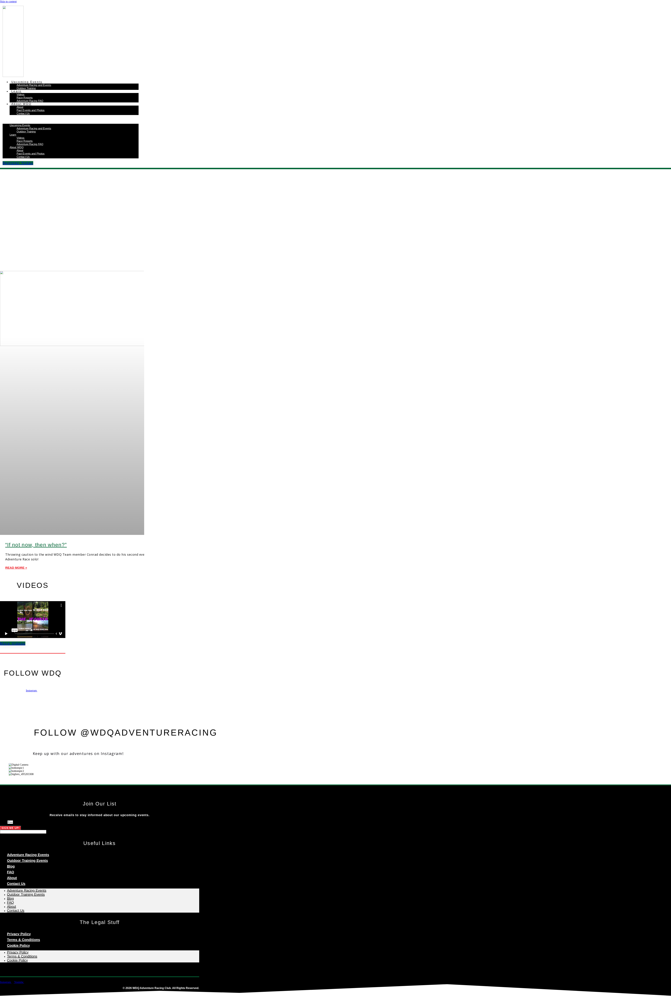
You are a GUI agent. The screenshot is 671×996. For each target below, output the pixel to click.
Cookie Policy (18, 945)
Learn (16, 91)
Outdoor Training (26, 88)
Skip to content (8, 1)
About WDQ (21, 103)
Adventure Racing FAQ (30, 100)
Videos (21, 94)
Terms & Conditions (23, 940)
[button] (71, 119)
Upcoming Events (26, 81)
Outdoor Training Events (27, 860)
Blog (11, 866)
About (20, 107)
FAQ (10, 872)
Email (4, 822)
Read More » (16, 567)
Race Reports (25, 97)
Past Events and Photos (31, 110)
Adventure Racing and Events (34, 85)
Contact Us (23, 113)
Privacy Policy (19, 934)
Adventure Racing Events (28, 855)
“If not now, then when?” (36, 545)
